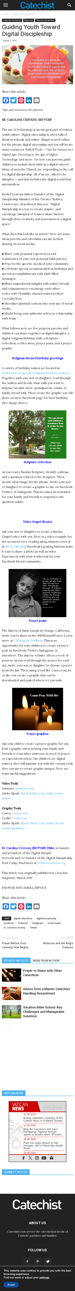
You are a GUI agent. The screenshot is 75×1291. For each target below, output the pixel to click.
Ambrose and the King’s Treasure (58, 945)
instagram (37, 922)
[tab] (23, 1106)
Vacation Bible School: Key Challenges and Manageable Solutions (43, 1011)
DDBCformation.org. (52, 863)
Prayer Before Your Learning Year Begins (15, 945)
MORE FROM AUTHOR (46, 960)
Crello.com (19, 818)
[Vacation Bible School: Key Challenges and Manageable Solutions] (11, 1011)
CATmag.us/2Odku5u (28, 640)
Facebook (9, 922)
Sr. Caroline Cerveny (14, 927)
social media (54, 922)
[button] (69, 5)
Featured (23, 922)
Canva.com (20, 813)
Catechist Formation (23, 14)
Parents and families (45, 20)
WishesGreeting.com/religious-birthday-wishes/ (36, 373)
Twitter (33, 927)
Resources (28, 20)
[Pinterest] (37, 1261)
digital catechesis (23, 918)
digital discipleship (46, 918)
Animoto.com (24, 788)
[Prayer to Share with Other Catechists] (11, 975)
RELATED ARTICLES (16, 960)
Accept (11, 1284)
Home (5, 14)
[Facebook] (27, 1261)
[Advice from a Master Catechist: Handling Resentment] (11, 993)
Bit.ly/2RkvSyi (15, 546)
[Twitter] (48, 1261)
